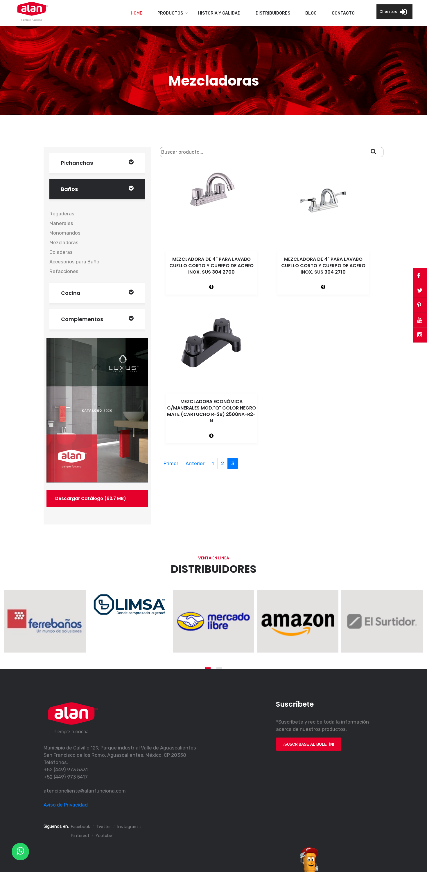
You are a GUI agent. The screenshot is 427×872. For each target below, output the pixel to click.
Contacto (343, 13)
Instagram (127, 826)
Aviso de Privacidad (66, 805)
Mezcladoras (63, 242)
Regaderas (61, 214)
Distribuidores (273, 13)
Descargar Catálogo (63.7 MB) (90, 498)
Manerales (61, 223)
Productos (170, 13)
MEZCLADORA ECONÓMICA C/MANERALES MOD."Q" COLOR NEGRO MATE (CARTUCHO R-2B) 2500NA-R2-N (211, 411)
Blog (311, 13)
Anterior (195, 463)
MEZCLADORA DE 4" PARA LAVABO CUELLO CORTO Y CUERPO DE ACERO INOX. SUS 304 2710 (323, 265)
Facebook (80, 826)
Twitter (103, 826)
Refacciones (63, 271)
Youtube (104, 835)
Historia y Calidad (219, 13)
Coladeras (61, 252)
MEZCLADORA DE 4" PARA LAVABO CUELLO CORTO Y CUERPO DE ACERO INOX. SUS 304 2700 (211, 265)
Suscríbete (295, 704)
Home (136, 13)
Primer (171, 463)
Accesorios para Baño (74, 262)
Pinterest (80, 835)
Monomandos (64, 233)
